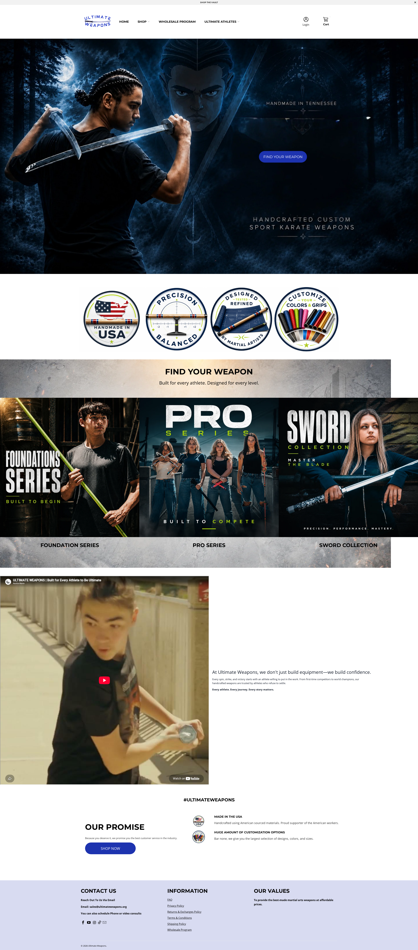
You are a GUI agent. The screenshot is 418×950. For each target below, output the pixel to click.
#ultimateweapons (209, 800)
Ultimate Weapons (97, 945)
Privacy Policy (175, 906)
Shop (142, 21)
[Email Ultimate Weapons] (104, 923)
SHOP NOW (110, 848)
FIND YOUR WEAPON (283, 157)
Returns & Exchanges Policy (184, 912)
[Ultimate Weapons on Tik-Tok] (99, 922)
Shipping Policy (176, 924)
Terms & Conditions (179, 918)
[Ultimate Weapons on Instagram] (94, 923)
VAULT (214, 2)
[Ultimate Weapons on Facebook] (83, 923)
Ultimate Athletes (220, 21)
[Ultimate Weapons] (97, 22)
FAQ (169, 900)
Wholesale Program (177, 21)
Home (124, 21)
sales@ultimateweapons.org (108, 907)
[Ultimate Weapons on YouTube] (89, 923)
